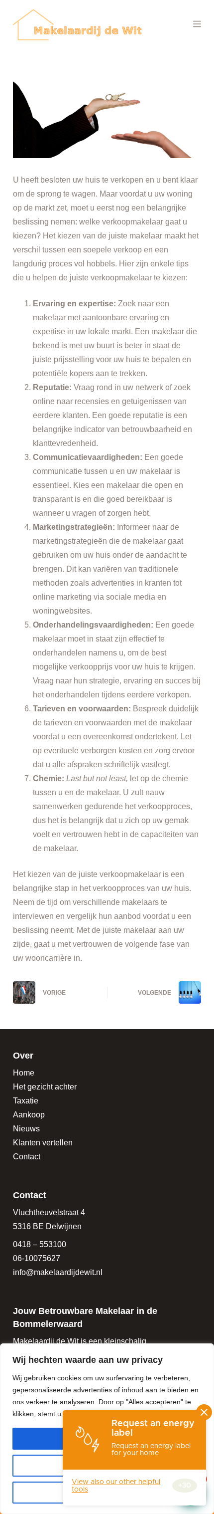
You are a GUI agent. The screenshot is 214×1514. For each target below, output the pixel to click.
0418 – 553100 (39, 1244)
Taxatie (25, 1100)
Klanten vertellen (43, 1142)
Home (23, 1073)
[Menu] (197, 24)
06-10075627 (36, 1258)
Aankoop (29, 1114)
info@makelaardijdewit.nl (58, 1272)
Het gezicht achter (45, 1086)
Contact (26, 1156)
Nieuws (26, 1128)
